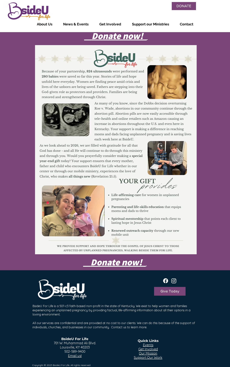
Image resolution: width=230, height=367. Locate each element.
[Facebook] (165, 280)
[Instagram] (174, 280)
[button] (44, 24)
